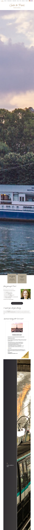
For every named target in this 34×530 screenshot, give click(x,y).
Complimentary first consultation (17, 303)
